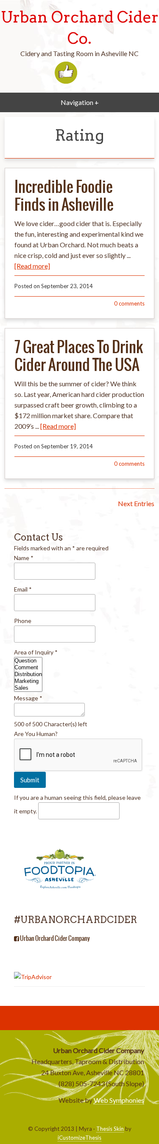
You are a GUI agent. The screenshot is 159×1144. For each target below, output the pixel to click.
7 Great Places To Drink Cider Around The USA (78, 356)
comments (129, 303)
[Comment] (28, 667)
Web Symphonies (119, 1100)
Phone (22, 620)
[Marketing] (28, 681)
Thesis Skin (110, 1128)
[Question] (28, 660)
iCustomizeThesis (79, 1137)
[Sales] (28, 688)
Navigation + (80, 102)
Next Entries (136, 503)
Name (23, 557)
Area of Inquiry (36, 652)
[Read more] (32, 266)
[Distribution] (28, 674)
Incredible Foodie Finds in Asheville (64, 195)
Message (28, 698)
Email (23, 589)
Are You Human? (36, 733)
